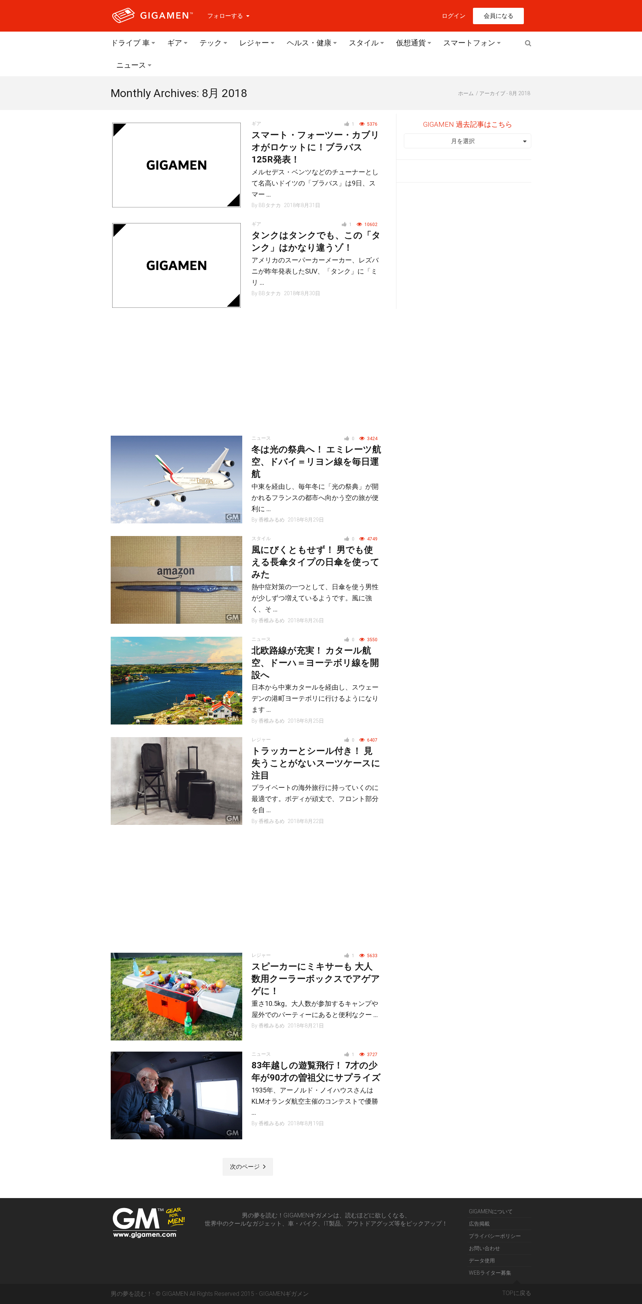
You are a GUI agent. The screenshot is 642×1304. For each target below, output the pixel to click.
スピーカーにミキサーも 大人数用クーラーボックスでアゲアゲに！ (316, 978)
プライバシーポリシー (495, 1236)
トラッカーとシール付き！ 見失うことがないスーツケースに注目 (316, 763)
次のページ (245, 1166)
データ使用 (482, 1260)
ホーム (466, 93)
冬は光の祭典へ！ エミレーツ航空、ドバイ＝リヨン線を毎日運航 (316, 461)
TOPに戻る (516, 1293)
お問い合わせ (484, 1248)
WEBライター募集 (490, 1273)
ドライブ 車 (130, 42)
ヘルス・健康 (309, 42)
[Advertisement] (179, 372)
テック (211, 42)
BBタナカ (270, 205)
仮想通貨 (411, 42)
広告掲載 (479, 1224)
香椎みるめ (272, 520)
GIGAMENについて (491, 1211)
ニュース (131, 65)
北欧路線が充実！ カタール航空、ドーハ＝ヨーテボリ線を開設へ (315, 662)
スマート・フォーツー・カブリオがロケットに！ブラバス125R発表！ (316, 147)
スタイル (364, 42)
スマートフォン (469, 42)
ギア (174, 42)
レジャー (254, 42)
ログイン (454, 15)
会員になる (498, 15)
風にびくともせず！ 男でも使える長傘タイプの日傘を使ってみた (316, 562)
